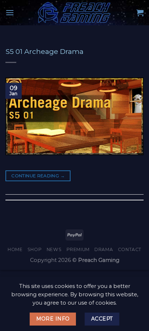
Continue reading (38, 175)
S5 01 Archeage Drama (44, 51)
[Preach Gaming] (74, 12)
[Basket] (140, 13)
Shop (34, 249)
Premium (78, 249)
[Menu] (9, 12)
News (54, 249)
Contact (129, 249)
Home (15, 249)
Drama (103, 249)
